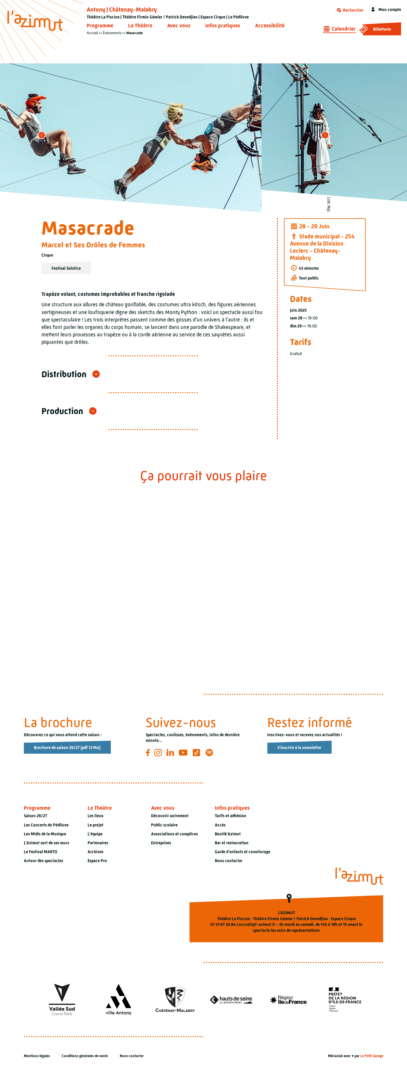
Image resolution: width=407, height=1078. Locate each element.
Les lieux (95, 815)
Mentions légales (37, 1056)
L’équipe (95, 833)
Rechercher (352, 10)
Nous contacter (229, 860)
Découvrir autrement (170, 815)
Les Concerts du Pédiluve (46, 825)
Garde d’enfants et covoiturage (242, 851)
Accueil (92, 33)
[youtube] (184, 752)
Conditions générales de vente (85, 1056)
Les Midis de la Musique (45, 833)
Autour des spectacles (43, 860)
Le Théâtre (140, 26)
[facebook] (149, 752)
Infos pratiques (222, 26)
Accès (220, 825)
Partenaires (98, 842)
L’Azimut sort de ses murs (46, 842)
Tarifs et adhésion (230, 815)
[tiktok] (197, 752)
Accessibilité (270, 26)
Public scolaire (164, 825)
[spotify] (210, 752)
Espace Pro (97, 860)
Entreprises (161, 842)
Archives (95, 851)
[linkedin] (171, 752)
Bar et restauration (231, 842)
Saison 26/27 (35, 815)
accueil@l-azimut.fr (257, 924)
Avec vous (178, 26)
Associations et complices (174, 833)
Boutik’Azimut (228, 833)
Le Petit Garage (371, 1056)
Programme (100, 26)
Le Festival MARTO (40, 851)
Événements (112, 33)
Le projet (95, 825)
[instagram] (159, 752)
